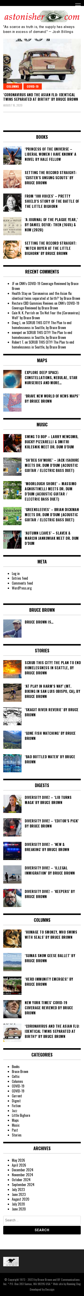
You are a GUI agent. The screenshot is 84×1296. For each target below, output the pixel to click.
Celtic (16, 1076)
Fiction (16, 1105)
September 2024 (23, 1184)
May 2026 (18, 1160)
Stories (17, 1135)
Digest (16, 1100)
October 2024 (21, 1179)
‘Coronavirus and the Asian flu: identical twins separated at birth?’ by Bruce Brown (40, 97)
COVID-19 (33, 86)
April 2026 (19, 1165)
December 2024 (22, 1169)
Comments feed (22, 583)
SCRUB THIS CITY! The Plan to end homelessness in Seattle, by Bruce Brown (42, 325)
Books (16, 1066)
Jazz (14, 1110)
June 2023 (19, 1194)
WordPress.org (22, 588)
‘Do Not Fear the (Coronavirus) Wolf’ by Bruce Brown (45, 315)
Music (16, 1125)
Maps (15, 1120)
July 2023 (18, 1189)
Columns (12, 86)
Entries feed (20, 578)
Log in (16, 573)
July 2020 (18, 1204)
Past (15, 1130)
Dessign (49, 1289)
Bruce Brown (20, 1071)
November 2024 (22, 1174)
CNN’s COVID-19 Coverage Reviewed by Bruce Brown (45, 286)
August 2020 (20, 1199)
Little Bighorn (21, 1115)
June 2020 (19, 1209)
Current (17, 1095)
